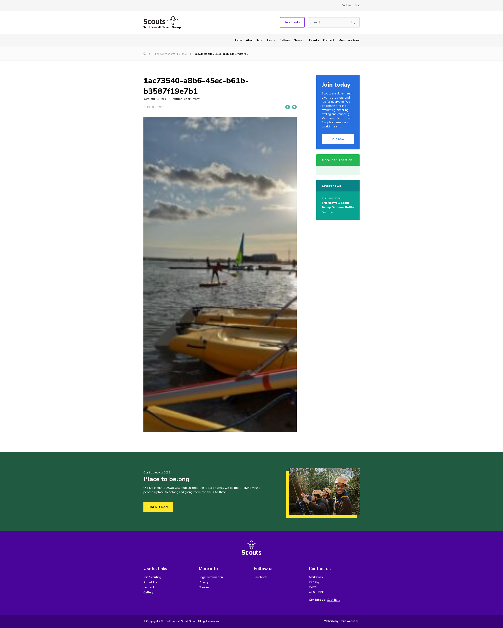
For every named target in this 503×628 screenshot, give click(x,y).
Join (357, 5)
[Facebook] (287, 107)
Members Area (349, 40)
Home (238, 40)
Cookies (346, 5)
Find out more (158, 507)
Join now (338, 139)
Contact (329, 40)
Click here (333, 599)
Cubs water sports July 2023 (170, 54)
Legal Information (211, 577)
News (298, 40)
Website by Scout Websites (341, 621)
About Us (253, 40)
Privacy (203, 582)
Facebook (260, 577)
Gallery (284, 40)
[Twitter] (294, 107)
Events (314, 40)
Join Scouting (152, 577)
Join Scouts (292, 22)
